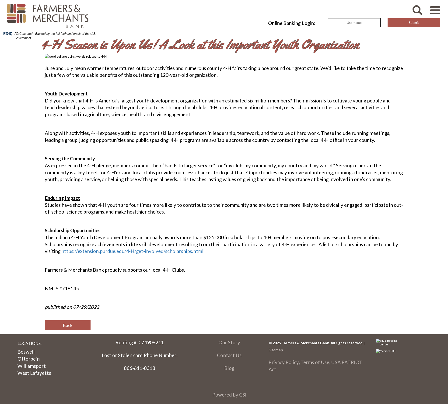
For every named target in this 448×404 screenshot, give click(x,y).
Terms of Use (315, 362)
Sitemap (276, 350)
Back (68, 325)
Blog (229, 368)
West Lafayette (34, 373)
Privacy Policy (284, 362)
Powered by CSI (229, 394)
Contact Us (229, 355)
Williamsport (32, 366)
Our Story (229, 342)
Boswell (26, 352)
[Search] (421, 7)
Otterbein (29, 359)
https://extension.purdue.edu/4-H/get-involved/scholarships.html (132, 251)
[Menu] (437, 8)
